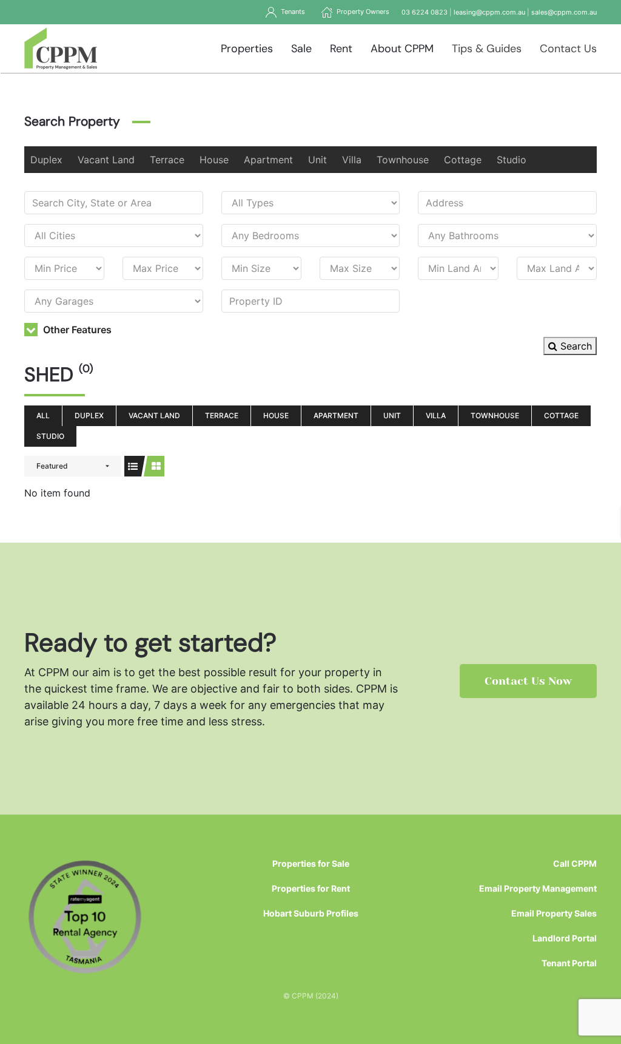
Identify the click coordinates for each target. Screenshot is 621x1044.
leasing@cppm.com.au (489, 12)
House (214, 160)
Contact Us (568, 48)
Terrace (167, 160)
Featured (52, 465)
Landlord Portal (564, 938)
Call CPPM (575, 863)
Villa (351, 160)
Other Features (76, 330)
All (43, 415)
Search (574, 346)
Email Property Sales (554, 913)
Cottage (463, 160)
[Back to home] (61, 48)
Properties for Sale (310, 863)
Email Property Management (538, 888)
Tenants (291, 11)
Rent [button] (341, 48)
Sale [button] (301, 48)
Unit (317, 160)
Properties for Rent (311, 888)
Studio (511, 160)
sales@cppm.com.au (564, 12)
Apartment (268, 160)
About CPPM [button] (402, 48)
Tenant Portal (569, 963)
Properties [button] (247, 48)
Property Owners (361, 11)
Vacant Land (106, 160)
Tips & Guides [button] (487, 48)
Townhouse (403, 160)
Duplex (46, 160)
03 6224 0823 (424, 12)
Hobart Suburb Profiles (310, 913)
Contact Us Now (528, 681)
